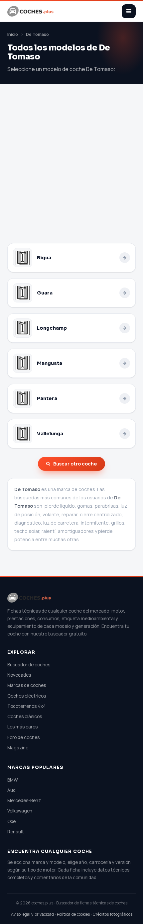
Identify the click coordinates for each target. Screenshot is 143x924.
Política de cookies (73, 914)
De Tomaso (37, 34)
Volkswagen (19, 811)
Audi (12, 790)
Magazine (17, 748)
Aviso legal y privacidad (32, 914)
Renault (15, 832)
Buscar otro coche (75, 464)
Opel (12, 821)
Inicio (12, 34)
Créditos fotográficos (112, 914)
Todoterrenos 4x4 (26, 706)
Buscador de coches (28, 665)
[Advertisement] (71, 168)
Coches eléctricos (26, 696)
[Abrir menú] (129, 11)
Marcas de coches (26, 685)
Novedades (19, 675)
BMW (12, 780)
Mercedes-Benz (24, 800)
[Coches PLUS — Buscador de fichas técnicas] (31, 11)
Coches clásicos (24, 716)
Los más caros (22, 727)
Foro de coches (23, 737)
